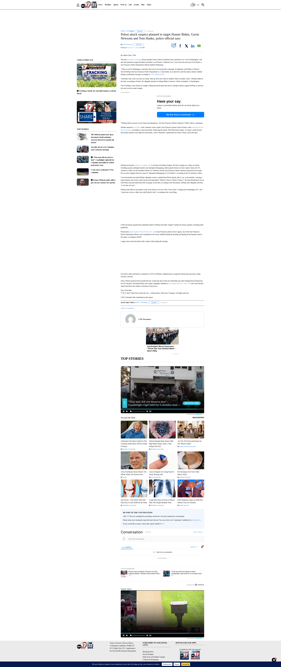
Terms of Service (116, 643)
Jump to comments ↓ (128, 308)
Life (130, 5)
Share (149, 5)
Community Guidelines (118, 646)
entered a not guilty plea (142, 165)
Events (136, 5)
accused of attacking (134, 60)
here (162, 524)
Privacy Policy (128, 643)
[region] (162, 558)
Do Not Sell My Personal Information (123, 651)
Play (143, 5)
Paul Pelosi (136, 127)
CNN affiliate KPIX (157, 74)
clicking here (196, 520)
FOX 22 (123, 5)
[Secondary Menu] (80, 5)
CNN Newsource (128, 44)
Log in (195, 532)
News (100, 5)
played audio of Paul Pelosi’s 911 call (142, 232)
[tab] (127, 547)
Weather (108, 5)
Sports (115, 5)
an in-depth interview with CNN (179, 283)
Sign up (200, 532)
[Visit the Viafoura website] (199, 585)
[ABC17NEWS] (89, 4)
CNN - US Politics (142, 302)
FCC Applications (128, 648)
